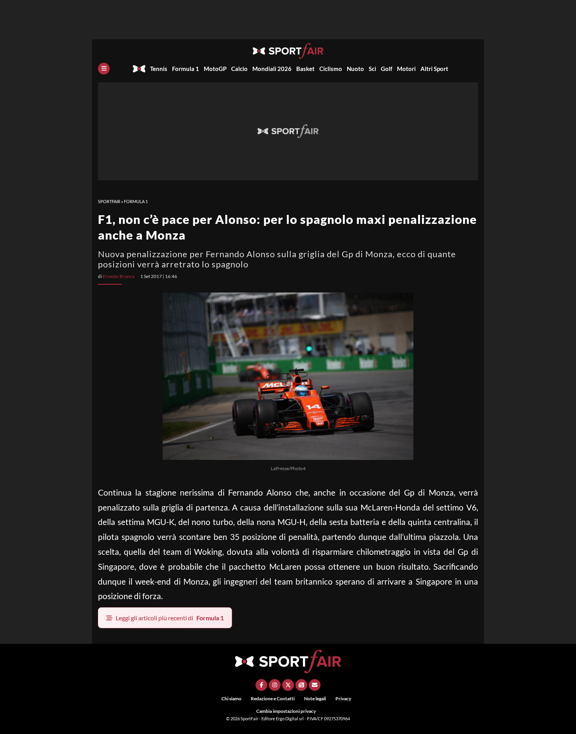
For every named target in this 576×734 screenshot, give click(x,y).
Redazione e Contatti (273, 698)
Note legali (315, 698)
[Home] (139, 69)
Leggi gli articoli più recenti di (170, 617)
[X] (288, 685)
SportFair (109, 201)
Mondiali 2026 (272, 68)
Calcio (239, 68)
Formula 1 (185, 68)
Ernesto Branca (118, 276)
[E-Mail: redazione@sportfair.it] (315, 685)
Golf (386, 68)
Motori (406, 68)
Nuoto (355, 68)
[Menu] (104, 68)
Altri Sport (434, 68)
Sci (372, 68)
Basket (305, 68)
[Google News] (301, 685)
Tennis (158, 68)
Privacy (343, 698)
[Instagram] (275, 685)
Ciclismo (330, 68)
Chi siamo (231, 698)
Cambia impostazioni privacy (286, 711)
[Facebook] (261, 685)
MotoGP (215, 68)
